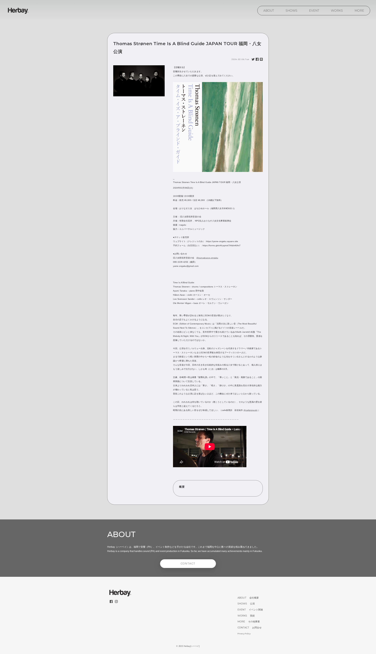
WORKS (337, 10)
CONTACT (188, 563)
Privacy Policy (244, 634)
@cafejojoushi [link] (250, 410)
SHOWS (291, 10)
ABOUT (268, 10)
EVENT (314, 10)
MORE (359, 10)
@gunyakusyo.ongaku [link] (207, 258)
